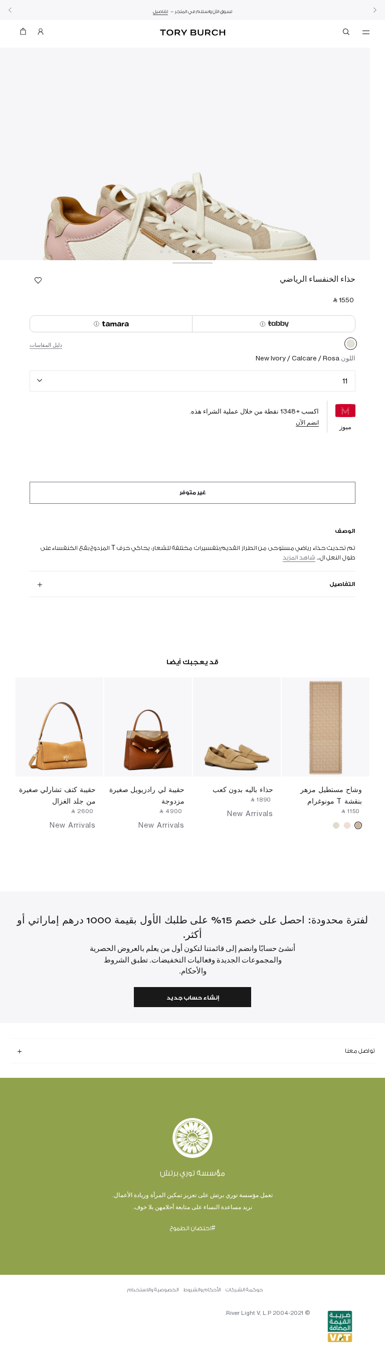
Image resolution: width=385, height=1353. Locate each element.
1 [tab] (193, 251)
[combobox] (192, 381)
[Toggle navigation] (366, 31)
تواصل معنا (360, 1050)
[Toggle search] (347, 34)
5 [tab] (161, 251)
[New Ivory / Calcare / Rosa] (350, 345)
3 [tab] (177, 251)
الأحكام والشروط (202, 1290)
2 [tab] (185, 251)
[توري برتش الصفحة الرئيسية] (192, 33)
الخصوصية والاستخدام (152, 1290)
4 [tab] (169, 251)
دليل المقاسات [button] (46, 344)
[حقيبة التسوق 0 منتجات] (27, 34)
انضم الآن (307, 422)
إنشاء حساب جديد (192, 998)
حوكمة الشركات (244, 1290)
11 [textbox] (344, 380)
